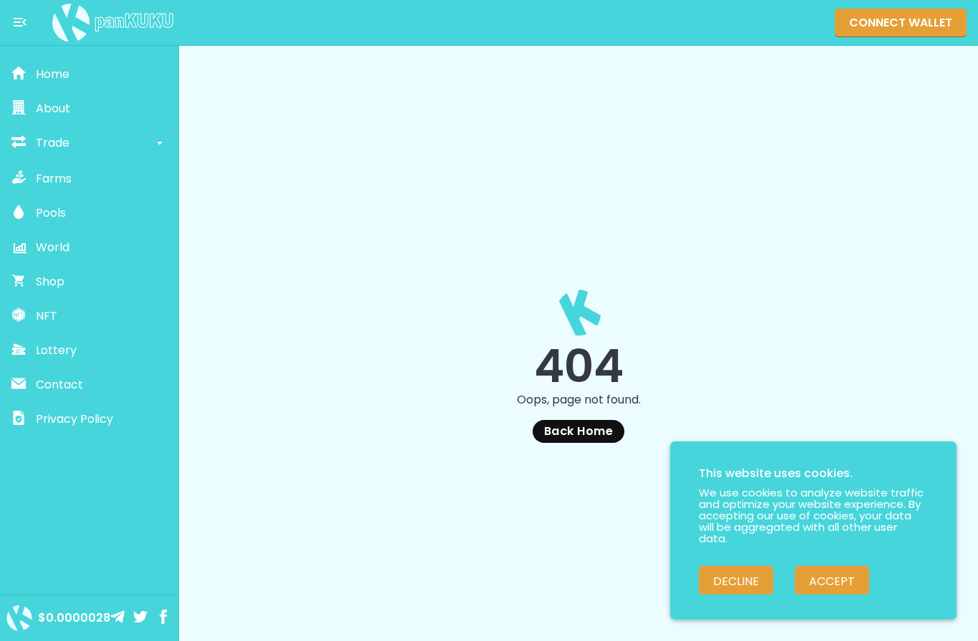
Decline (736, 581)
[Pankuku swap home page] (113, 22)
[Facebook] (164, 618)
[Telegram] (118, 618)
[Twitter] (141, 618)
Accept (832, 581)
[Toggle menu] (20, 22)
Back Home (578, 431)
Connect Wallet (900, 22)
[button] (89, 74)
